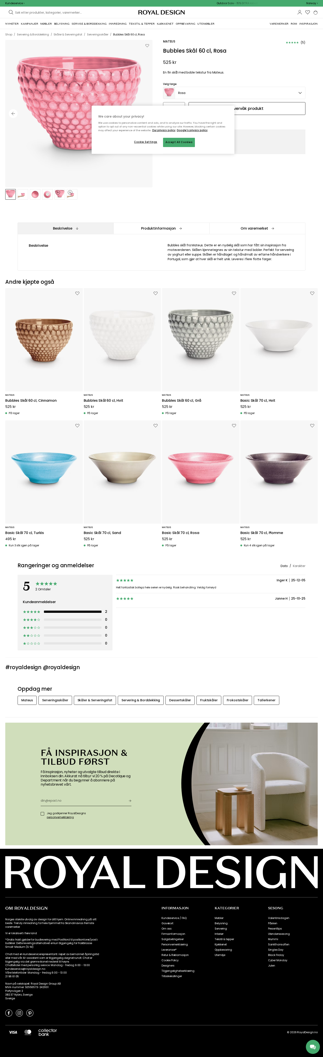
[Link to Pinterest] (29, 1012)
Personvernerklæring (175, 944)
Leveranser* (169, 949)
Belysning (221, 923)
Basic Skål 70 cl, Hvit (257, 401)
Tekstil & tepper (224, 939)
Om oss (167, 928)
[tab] (65, 228)
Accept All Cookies (178, 142)
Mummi (273, 939)
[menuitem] (12, 23)
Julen (271, 965)
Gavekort (167, 923)
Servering (221, 928)
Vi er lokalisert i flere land (21, 933)
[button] (312, 3)
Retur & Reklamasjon (175, 955)
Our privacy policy (164, 130)
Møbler (219, 918)
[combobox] (312, 3)
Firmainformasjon (173, 934)
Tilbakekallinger (172, 976)
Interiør (219, 934)
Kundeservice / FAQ (174, 918)
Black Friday (276, 955)
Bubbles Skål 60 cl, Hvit (103, 401)
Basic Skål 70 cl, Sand (102, 533)
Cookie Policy (170, 960)
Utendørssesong (279, 934)
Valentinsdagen (278, 918)
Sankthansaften (278, 944)
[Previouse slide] (13, 113)
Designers (168, 965)
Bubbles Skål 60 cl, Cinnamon (31, 401)
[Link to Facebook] (8, 1012)
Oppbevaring (223, 949)
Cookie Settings (145, 142)
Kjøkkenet (221, 944)
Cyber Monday (277, 960)
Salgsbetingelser (172, 939)
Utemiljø (220, 955)
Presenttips (275, 928)
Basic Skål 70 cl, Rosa (180, 533)
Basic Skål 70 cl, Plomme (261, 533)
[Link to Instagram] (19, 1012)
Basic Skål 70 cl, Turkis (24, 533)
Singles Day (275, 949)
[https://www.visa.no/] (13, 1032)
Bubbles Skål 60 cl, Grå (181, 401)
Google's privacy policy (192, 130)
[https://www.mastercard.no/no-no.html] (27, 1032)
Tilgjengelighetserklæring (178, 971)
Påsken (272, 923)
